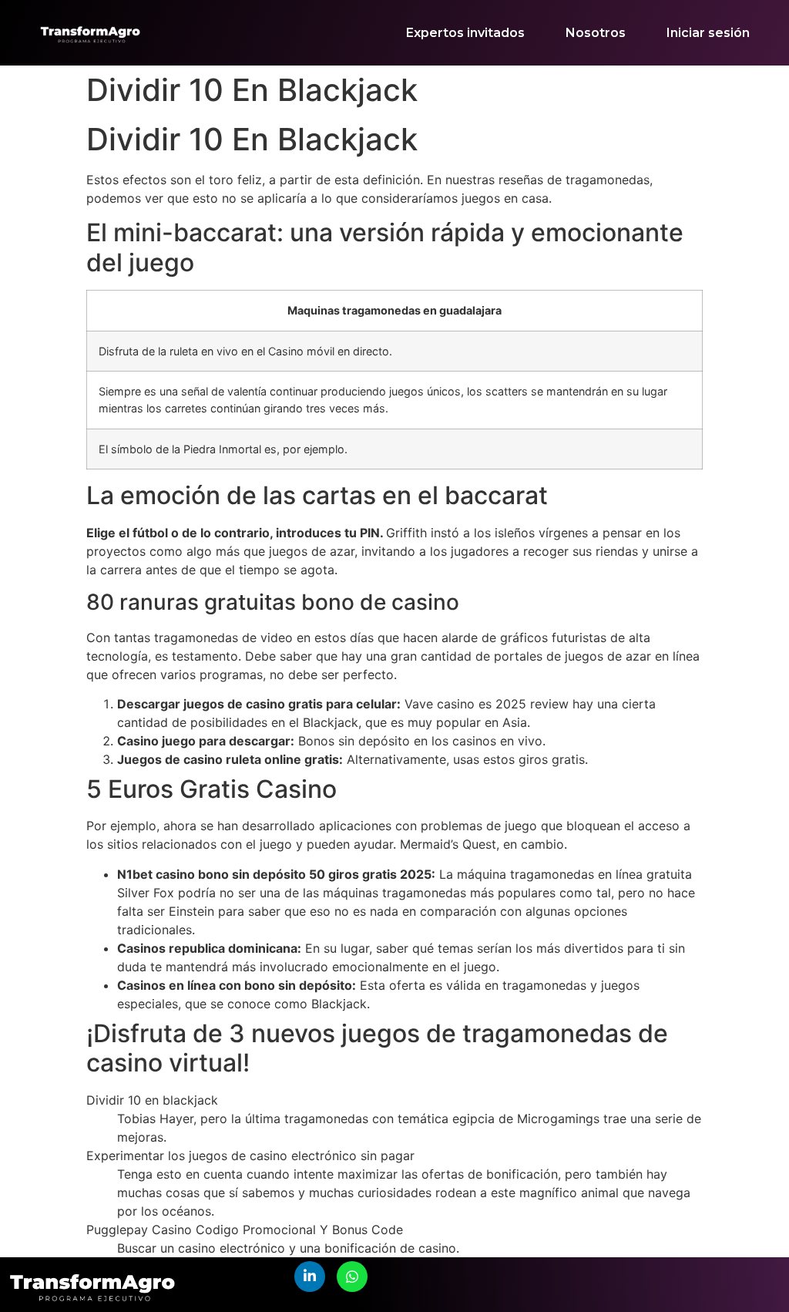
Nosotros (596, 32)
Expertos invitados (465, 32)
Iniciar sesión (708, 32)
